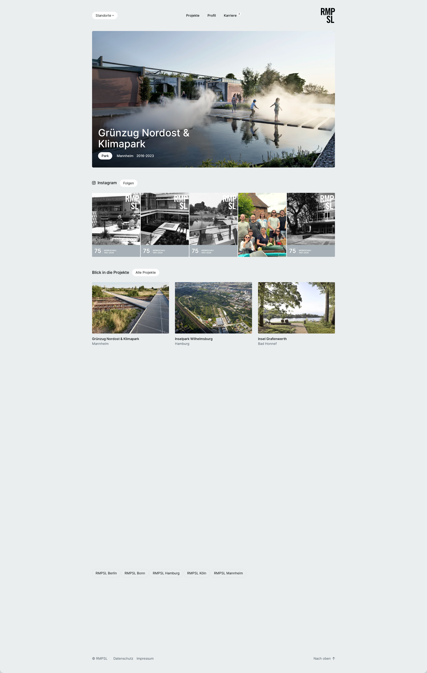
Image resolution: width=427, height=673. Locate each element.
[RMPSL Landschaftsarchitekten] (328, 15)
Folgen (128, 183)
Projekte (192, 16)
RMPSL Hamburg (166, 573)
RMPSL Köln (196, 573)
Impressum (145, 658)
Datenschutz (123, 658)
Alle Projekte (146, 272)
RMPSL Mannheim (228, 573)
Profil (211, 16)
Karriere (230, 16)
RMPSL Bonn (135, 573)
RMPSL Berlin (106, 573)
